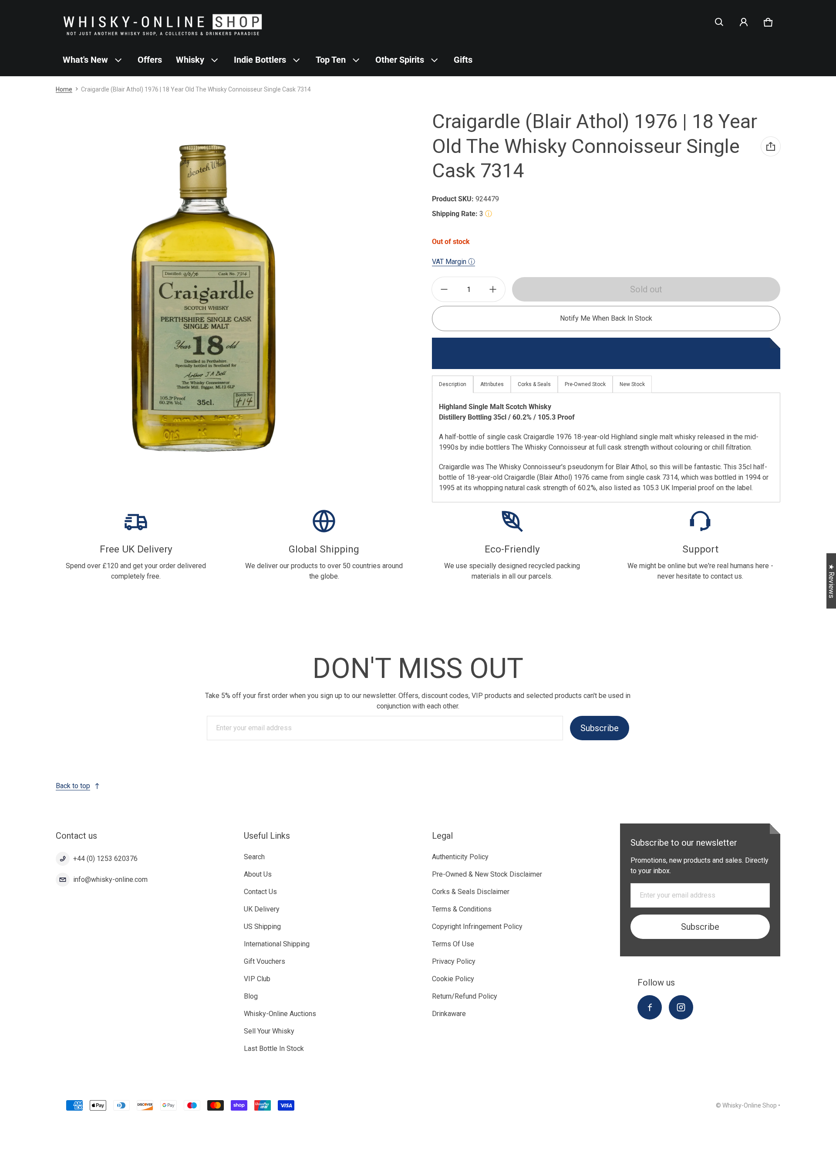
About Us (258, 874)
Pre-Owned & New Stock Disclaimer (487, 874)
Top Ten (331, 59)
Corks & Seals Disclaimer (470, 892)
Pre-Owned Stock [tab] (585, 384)
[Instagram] (681, 1007)
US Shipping (262, 926)
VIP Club (257, 979)
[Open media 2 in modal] (202, 298)
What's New (85, 59)
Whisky (190, 59)
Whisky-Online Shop (749, 1105)
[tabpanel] (606, 447)
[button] (719, 22)
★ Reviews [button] (831, 581)
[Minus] (444, 289)
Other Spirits (399, 59)
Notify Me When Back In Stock (606, 318)
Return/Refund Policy (464, 996)
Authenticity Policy (460, 857)
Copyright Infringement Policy (477, 926)
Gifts (463, 59)
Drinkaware (449, 1014)
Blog (251, 996)
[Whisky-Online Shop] (163, 22)
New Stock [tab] (632, 384)
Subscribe (599, 728)
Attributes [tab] (492, 384)
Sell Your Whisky (269, 1031)
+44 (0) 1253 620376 (105, 858)
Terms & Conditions (462, 909)
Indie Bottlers (260, 59)
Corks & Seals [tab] (534, 384)
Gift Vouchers (264, 961)
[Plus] (493, 289)
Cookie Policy (453, 979)
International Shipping (277, 944)
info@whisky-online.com (110, 879)
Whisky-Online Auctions (280, 1014)
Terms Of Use (453, 944)
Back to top (73, 786)
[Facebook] (649, 1007)
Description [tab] (452, 384)
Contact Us (260, 892)
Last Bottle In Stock (274, 1048)
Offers (150, 59)
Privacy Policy (453, 961)
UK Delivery (262, 909)
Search (254, 857)
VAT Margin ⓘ (453, 262)
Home (64, 89)
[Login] (744, 22)
